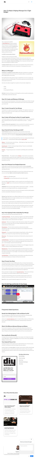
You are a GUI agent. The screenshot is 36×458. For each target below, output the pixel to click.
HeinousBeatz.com (6, 43)
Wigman (3, 142)
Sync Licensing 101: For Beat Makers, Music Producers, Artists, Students (10, 406)
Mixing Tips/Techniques (23, 361)
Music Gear (21, 360)
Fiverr (5, 176)
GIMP (8, 182)
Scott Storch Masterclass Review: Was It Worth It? (9, 428)
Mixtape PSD (6, 178)
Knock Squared (4, 145)
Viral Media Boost (5, 255)
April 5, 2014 (24, 139)
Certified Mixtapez (5, 239)
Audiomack (4, 221)
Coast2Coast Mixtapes (6, 216)
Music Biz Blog (21, 356)
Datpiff (3, 244)
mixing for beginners (10, 318)
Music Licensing (22, 358)
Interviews (21, 363)
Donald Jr (3, 149)
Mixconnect (4, 236)
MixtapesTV (4, 232)
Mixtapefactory (5, 227)
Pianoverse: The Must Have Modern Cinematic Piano (25, 406)
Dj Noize (19, 155)
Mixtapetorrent (5, 248)
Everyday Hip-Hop (20, 271)
